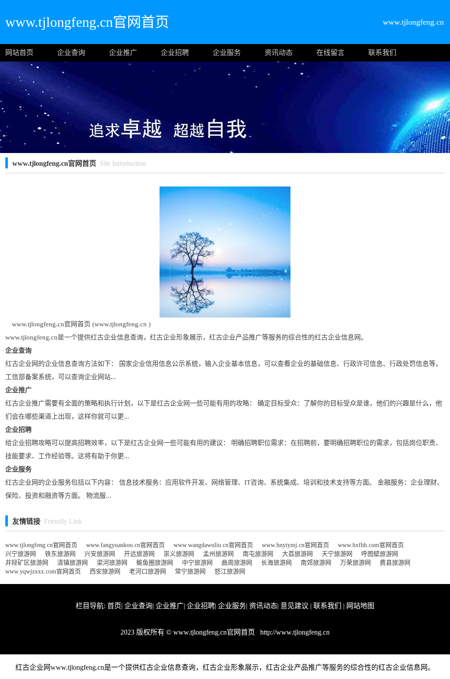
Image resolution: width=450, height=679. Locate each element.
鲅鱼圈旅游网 (154, 562)
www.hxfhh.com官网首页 (371, 545)
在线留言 (330, 52)
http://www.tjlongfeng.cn (294, 632)
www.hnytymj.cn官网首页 (295, 545)
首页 (114, 606)
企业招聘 (175, 52)
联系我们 (382, 52)
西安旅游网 (105, 571)
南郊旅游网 (316, 562)
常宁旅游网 (190, 571)
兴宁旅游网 (20, 554)
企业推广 (123, 52)
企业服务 (227, 52)
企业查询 (71, 52)
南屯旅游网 (258, 554)
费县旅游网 (395, 562)
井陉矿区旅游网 (26, 562)
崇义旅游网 (178, 554)
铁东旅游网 (60, 554)
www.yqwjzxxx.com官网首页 (43, 571)
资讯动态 (279, 52)
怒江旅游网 (229, 571)
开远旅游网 (139, 554)
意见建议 (294, 606)
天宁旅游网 (337, 554)
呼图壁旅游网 (379, 554)
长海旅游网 (276, 562)
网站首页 (19, 52)
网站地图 (360, 606)
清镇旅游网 (72, 562)
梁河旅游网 (112, 562)
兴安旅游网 (99, 554)
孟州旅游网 (218, 554)
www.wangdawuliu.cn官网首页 (213, 545)
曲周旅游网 (236, 562)
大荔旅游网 (297, 554)
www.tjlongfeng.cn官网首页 (41, 545)
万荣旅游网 (355, 562)
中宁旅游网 (197, 562)
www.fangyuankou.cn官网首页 (125, 545)
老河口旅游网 (147, 571)
